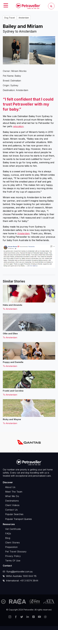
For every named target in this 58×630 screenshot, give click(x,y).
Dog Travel (9, 17)
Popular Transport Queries (18, 519)
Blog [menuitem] (7, 538)
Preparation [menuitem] (11, 547)
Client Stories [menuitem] (12, 542)
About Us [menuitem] (10, 487)
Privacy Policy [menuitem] (13, 556)
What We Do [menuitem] (12, 496)
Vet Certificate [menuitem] (13, 529)
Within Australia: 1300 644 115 (21, 576)
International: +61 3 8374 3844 (22, 580)
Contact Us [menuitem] (11, 509)
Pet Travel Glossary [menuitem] (16, 551)
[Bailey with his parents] (16, 50)
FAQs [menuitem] (8, 533)
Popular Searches (14, 514)
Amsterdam (24, 17)
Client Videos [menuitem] (12, 505)
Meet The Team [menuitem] (13, 491)
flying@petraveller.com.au (19, 571)
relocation (18, 126)
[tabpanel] (29, 442)
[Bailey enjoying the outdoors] (42, 50)
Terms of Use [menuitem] (12, 560)
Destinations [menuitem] (12, 500)
